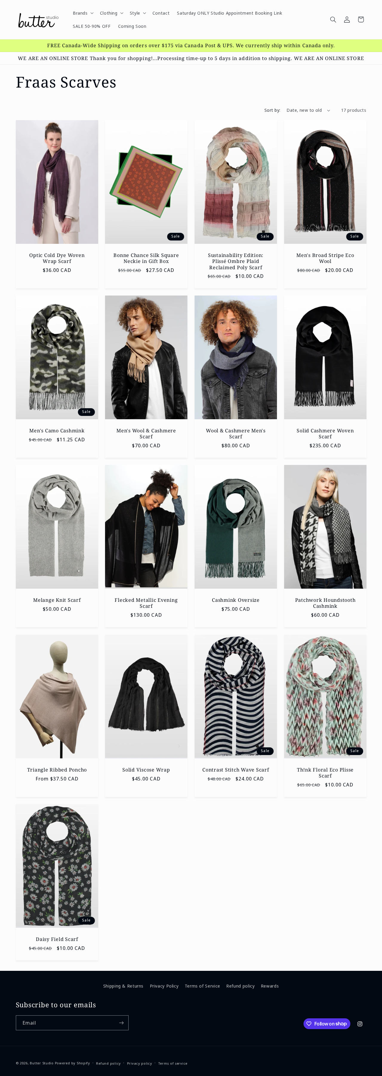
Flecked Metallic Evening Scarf (146, 603)
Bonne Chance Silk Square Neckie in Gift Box (146, 258)
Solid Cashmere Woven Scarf (325, 434)
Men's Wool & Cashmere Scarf (146, 434)
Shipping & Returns (123, 986)
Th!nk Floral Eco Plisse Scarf (325, 772)
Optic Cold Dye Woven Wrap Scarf (56, 258)
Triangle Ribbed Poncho (57, 769)
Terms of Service (202, 986)
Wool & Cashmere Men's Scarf (236, 434)
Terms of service (172, 1063)
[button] (82, 12)
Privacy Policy (164, 986)
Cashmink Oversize (236, 600)
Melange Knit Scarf (57, 600)
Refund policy (240, 986)
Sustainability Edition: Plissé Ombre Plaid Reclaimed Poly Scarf (236, 261)
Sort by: (272, 110)
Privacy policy (139, 1063)
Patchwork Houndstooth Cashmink (325, 603)
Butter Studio (42, 1063)
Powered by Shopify (72, 1063)
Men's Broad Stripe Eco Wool (325, 258)
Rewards (270, 986)
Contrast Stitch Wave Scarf (235, 769)
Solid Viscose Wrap (146, 769)
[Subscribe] (121, 1022)
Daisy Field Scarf (57, 939)
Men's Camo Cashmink (56, 431)
